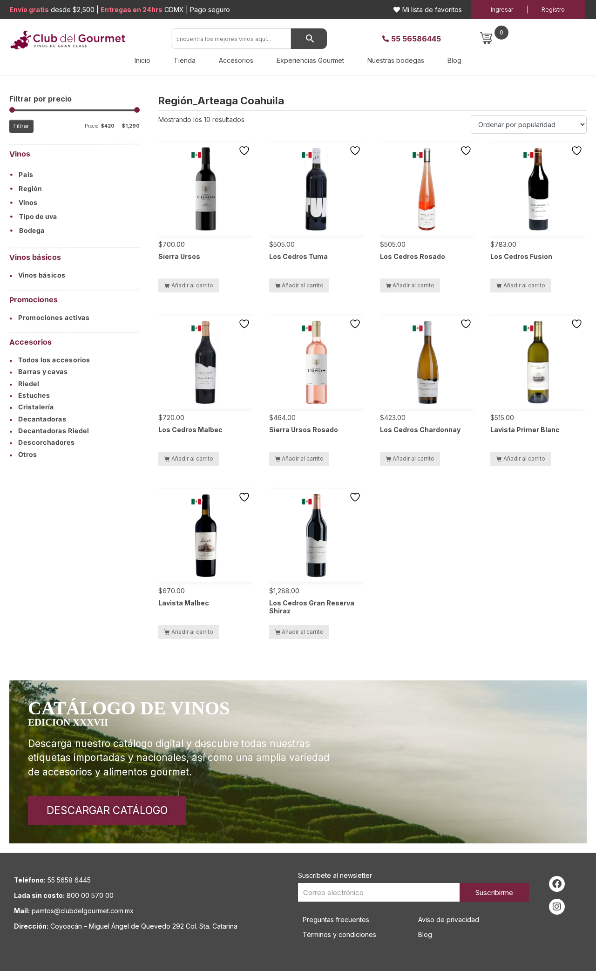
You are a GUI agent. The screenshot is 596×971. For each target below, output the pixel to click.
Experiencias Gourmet (310, 60)
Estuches (29, 396)
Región (30, 189)
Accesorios (236, 60)
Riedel (24, 383)
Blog (454, 60)
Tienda (185, 60)
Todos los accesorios (49, 360)
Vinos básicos (37, 275)
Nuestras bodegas (395, 60)
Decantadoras (38, 419)
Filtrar (21, 125)
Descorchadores (42, 443)
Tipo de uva (38, 216)
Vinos (28, 203)
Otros (23, 454)
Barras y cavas (38, 372)
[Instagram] (557, 907)
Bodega (32, 231)
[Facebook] (557, 884)
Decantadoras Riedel (49, 431)
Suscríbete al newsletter (335, 875)
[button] (74, 175)
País (26, 175)
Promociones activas (49, 317)
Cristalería (31, 407)
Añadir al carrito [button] (192, 285)
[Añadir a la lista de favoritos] (245, 150)
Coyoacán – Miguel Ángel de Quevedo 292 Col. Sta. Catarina (143, 926)
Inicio (142, 60)
